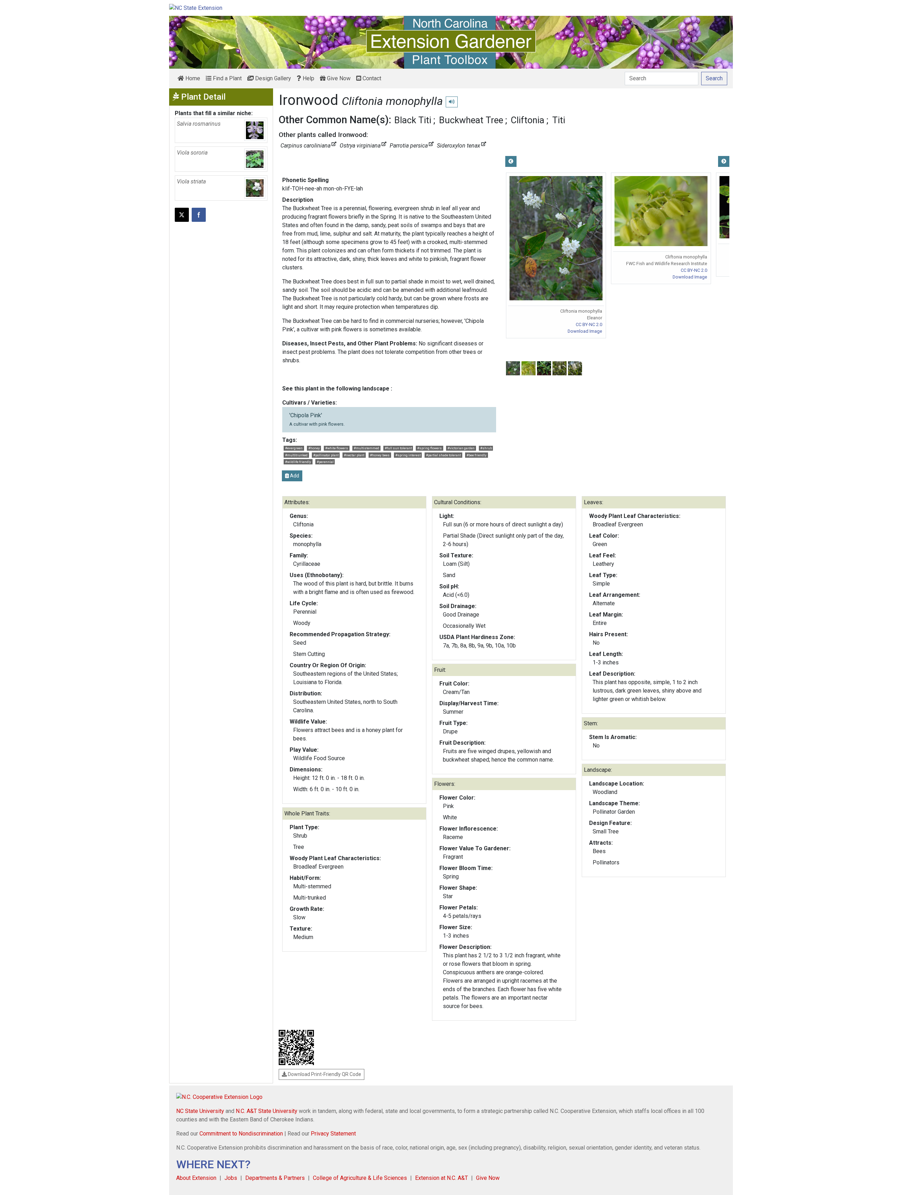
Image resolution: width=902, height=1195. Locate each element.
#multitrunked (296, 455)
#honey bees (380, 455)
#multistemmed (366, 448)
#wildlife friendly (298, 462)
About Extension (196, 1178)
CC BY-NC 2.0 (589, 324)
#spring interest (408, 455)
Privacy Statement (333, 1133)
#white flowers (336, 448)
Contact (371, 78)
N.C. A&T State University (266, 1111)
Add (294, 475)
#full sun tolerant (398, 448)
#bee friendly (477, 455)
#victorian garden (461, 448)
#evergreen (294, 448)
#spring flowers (429, 448)
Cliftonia (527, 120)
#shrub (486, 448)
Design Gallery (272, 78)
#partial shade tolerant (443, 455)
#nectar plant (354, 455)
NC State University (200, 1111)
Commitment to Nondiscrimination (241, 1133)
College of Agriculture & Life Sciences (360, 1178)
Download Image (585, 331)
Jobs (230, 1178)
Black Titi (412, 120)
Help (307, 78)
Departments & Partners (275, 1178)
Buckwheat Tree (471, 120)
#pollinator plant (326, 455)
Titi (558, 120)
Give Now (338, 78)
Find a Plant (226, 78)
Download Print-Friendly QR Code (324, 1074)
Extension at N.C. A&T (441, 1178)
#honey (314, 448)
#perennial (325, 462)
